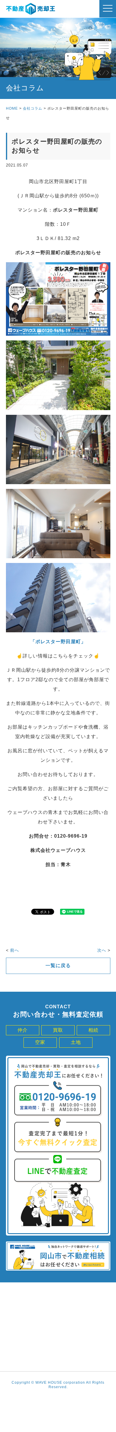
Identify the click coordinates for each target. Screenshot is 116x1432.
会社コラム (32, 108)
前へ (14, 950)
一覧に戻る (58, 965)
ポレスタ (45, 641)
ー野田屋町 (68, 641)
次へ (101, 950)
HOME (12, 108)
